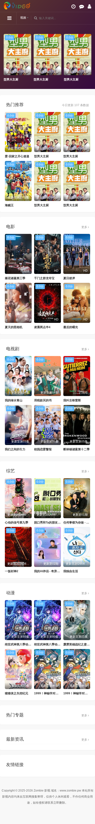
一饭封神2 (11, 571)
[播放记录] (73, 6)
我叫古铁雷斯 (72, 400)
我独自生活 (70, 571)
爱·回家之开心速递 (17, 156)
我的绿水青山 (13, 400)
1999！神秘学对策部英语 (50, 693)
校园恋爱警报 (43, 449)
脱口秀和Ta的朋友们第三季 (51, 522)
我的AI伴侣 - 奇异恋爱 (48, 571)
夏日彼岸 (69, 278)
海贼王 (9, 205)
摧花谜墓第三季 (15, 278)
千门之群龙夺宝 (44, 278)
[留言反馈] (81, 6)
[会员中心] (89, 6)
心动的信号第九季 (16, 522)
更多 (84, 227)
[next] (88, 58)
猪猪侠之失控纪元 (16, 693)
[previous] (6, 58)
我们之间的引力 (15, 449)
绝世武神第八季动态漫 (19, 644)
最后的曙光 (70, 327)
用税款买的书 (43, 400)
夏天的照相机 (13, 327)
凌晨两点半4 (42, 327)
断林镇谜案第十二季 (76, 449)
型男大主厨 (11, 79)
